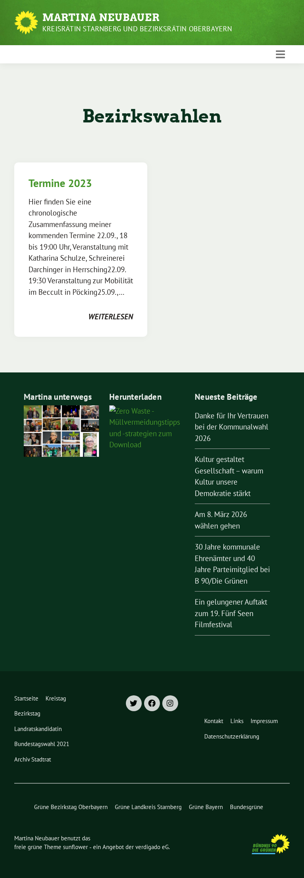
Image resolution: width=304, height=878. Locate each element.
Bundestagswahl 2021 (41, 744)
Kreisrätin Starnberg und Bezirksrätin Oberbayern (137, 28)
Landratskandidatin (38, 729)
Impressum (264, 721)
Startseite (26, 698)
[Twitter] (134, 703)
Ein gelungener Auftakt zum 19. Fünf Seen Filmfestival (231, 613)
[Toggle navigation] (280, 54)
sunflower (75, 847)
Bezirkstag (27, 713)
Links (236, 721)
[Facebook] (152, 703)
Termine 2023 (60, 183)
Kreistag (56, 698)
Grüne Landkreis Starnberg (148, 807)
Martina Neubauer (101, 17)
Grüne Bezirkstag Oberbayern (71, 807)
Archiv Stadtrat (32, 759)
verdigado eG (152, 847)
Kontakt (213, 721)
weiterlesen (110, 316)
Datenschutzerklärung (231, 736)
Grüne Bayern (206, 807)
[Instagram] (170, 703)
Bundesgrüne (246, 807)
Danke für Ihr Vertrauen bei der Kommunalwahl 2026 (231, 427)
